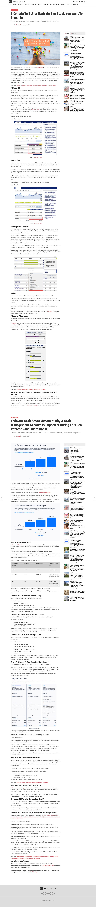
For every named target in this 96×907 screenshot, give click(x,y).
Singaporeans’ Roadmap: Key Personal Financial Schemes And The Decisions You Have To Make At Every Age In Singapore (77, 82)
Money (14, 4)
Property (45, 4)
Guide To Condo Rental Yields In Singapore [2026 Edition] (77, 591)
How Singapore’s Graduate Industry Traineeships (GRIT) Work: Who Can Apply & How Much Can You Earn (77, 110)
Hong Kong (69, 4)
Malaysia (75, 4)
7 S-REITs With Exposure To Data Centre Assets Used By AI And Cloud (77, 599)
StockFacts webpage (32, 405)
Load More (48, 882)
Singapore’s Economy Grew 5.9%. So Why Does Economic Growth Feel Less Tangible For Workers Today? (77, 40)
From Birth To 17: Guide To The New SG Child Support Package (76, 103)
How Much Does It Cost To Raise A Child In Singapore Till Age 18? (77, 527)
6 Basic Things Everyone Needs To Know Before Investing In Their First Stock (36, 85)
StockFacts (49, 311)
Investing (27, 4)
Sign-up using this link (47, 865)
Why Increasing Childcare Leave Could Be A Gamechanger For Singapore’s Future (76, 451)
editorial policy (33, 872)
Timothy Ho (18, 25)
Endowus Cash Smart (45, 492)
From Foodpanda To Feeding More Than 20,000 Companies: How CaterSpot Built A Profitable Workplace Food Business (77, 47)
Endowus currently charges (18, 788)
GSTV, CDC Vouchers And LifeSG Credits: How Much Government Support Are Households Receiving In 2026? (76, 576)
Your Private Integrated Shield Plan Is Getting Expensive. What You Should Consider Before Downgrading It (77, 585)
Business (63, 4)
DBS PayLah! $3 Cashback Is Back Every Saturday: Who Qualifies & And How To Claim (77, 97)
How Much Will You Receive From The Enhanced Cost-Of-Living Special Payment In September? (77, 90)
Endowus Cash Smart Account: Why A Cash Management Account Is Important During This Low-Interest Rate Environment (77, 56)
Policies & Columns (55, 4)
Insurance (20, 4)
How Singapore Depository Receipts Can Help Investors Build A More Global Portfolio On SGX (77, 74)
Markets (34, 4)
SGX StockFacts (35, 110)
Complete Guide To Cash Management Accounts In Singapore (32, 782)
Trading (40, 4)
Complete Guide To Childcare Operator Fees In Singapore (77, 549)
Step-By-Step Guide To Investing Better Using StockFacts (31, 389)
